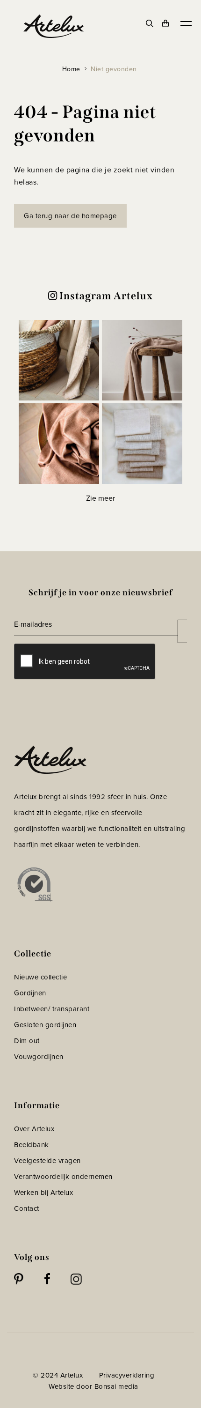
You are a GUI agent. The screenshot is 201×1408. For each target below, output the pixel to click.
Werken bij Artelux (43, 1192)
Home (71, 69)
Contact (26, 1208)
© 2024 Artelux (58, 1375)
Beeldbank (31, 1144)
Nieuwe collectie (40, 977)
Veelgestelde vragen (47, 1160)
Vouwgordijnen (39, 1056)
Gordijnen (30, 993)
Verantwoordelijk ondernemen (63, 1176)
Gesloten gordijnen (45, 1025)
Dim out (27, 1040)
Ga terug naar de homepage (70, 216)
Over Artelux (34, 1129)
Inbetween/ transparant (51, 1009)
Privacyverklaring (127, 1375)
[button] (59, 360)
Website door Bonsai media (93, 1386)
